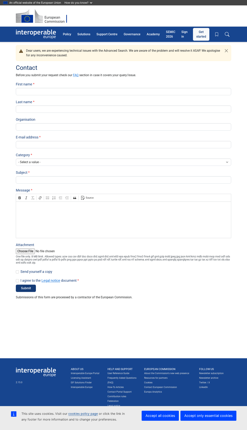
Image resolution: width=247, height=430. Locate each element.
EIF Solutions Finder (81, 382)
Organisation (25, 119)
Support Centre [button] (107, 34)
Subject (21, 172)
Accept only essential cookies (208, 416)
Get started (201, 34)
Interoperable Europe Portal (85, 373)
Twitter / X (204, 382)
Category (23, 155)
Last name (24, 102)
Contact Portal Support (119, 391)
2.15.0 (19, 382)
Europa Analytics (153, 391)
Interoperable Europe (81, 387)
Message (23, 190)
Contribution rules (116, 396)
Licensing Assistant (81, 378)
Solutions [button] (83, 34)
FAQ (76, 75)
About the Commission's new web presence (166, 373)
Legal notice (50, 280)
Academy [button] (153, 34)
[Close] (226, 50)
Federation (113, 401)
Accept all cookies (160, 416)
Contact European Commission (160, 387)
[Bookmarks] (216, 34)
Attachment (25, 245)
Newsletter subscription (211, 373)
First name (24, 84)
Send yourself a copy (36, 272)
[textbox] (123, 220)
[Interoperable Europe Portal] (36, 34)
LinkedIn (203, 387)
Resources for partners (155, 378)
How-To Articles (115, 387)
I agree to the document (48, 280)
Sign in (184, 34)
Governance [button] (132, 34)
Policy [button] (67, 34)
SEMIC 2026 (170, 34)
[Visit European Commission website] (43, 16)
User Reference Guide (118, 373)
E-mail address (27, 137)
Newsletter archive (208, 378)
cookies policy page (83, 414)
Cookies (148, 382)
